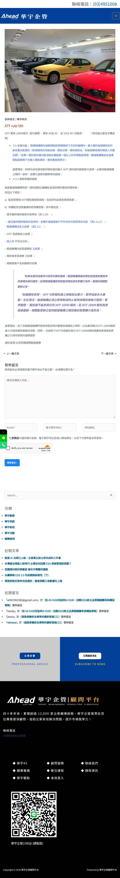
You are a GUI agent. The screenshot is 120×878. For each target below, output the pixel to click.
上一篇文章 (11, 353)
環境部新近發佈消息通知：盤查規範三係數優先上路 (33, 581)
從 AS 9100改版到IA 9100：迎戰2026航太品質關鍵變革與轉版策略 (59, 611)
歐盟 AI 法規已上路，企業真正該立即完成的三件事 (33, 558)
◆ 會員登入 (55, 778)
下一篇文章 (109, 353)
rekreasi (12, 622)
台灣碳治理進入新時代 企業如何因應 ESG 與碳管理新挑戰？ (38, 563)
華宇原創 (10, 521)
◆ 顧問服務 (55, 763)
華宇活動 (10, 533)
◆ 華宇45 (20, 763)
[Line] (3, 438)
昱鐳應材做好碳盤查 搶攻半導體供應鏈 (26, 569)
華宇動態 (10, 515)
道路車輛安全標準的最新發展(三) (40, 616)
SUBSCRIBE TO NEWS (90, 664)
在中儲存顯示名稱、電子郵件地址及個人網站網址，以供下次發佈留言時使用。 (56, 438)
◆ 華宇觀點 (21, 778)
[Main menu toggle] (115, 15)
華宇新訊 (22, 119)
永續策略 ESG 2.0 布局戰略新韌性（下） (27, 575)
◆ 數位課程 (55, 770)
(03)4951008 (105, 4)
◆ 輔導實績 (21, 770)
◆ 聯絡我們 (89, 763)
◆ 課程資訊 (89, 770)
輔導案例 (10, 539)
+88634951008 (14, 735)
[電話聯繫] (3, 445)
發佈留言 (10, 119)
